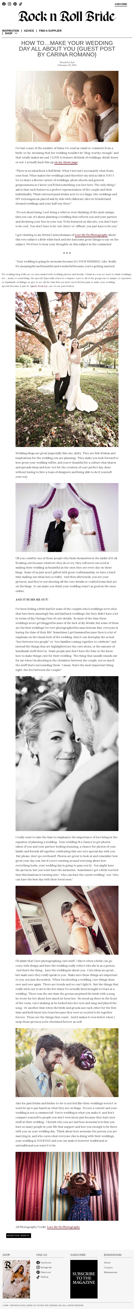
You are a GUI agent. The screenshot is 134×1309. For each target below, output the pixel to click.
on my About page (66, 162)
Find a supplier (50, 30)
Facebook (46, 1262)
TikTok (44, 1277)
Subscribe (121, 4)
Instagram (46, 1267)
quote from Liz (39, 286)
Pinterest (46, 1272)
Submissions (110, 1272)
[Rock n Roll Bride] (67, 16)
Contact (108, 1267)
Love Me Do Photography (91, 235)
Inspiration (10, 30)
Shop (8, 33)
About (107, 1262)
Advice (29, 30)
